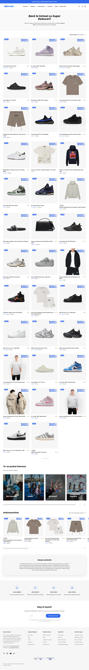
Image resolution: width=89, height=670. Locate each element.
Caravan (9, 665)
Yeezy (29, 639)
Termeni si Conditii (79, 644)
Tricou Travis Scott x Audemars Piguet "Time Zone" (43, 169)
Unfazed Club (62, 6)
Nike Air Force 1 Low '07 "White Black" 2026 (13, 450)
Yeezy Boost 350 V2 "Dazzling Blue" (40, 134)
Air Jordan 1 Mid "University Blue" (67, 382)
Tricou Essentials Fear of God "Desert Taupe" (70, 100)
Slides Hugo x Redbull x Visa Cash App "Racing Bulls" (15, 241)
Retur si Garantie (78, 639)
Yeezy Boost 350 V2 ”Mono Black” (67, 241)
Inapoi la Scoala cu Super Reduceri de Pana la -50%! (44, 1)
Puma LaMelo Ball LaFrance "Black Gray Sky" (70, 134)
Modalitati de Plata (79, 637)
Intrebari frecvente (47, 639)
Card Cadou (60, 635)
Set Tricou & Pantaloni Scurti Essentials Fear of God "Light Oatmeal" (52, 540)
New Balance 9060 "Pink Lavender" (39, 100)
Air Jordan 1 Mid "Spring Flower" (39, 416)
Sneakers (33, 6)
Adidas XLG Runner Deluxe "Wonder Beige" (69, 66)
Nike (29, 637)
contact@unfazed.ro (14, 646)
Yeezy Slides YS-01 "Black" (9, 100)
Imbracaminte (41, 6)
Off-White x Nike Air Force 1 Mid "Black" (12, 312)
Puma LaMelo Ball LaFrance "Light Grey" (41, 277)
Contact (45, 642)
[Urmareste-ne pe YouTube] (11, 653)
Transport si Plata (79, 635)
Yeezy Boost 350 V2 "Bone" (9, 66)
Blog (44, 637)
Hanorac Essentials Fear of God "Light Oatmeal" (70, 416)
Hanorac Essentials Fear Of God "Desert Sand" (14, 416)
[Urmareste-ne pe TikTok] (14, 653)
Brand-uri (25, 6)
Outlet (56, 6)
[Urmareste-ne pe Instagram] (7, 653)
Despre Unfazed (47, 635)
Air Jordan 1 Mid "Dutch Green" (10, 205)
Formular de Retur (62, 642)
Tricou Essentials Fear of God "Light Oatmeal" (14, 382)
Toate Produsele (62, 639)
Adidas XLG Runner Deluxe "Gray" (39, 348)
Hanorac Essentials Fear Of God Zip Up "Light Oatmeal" (72, 207)
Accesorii (49, 6)
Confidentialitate (78, 642)
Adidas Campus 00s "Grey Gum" (39, 452)
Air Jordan (30, 635)
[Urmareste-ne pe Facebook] (4, 653)
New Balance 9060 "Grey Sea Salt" (11, 277)
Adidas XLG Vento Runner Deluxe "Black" (69, 348)
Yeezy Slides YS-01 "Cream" (38, 382)
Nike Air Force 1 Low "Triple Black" (67, 312)
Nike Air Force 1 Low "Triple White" (11, 348)
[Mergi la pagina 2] (47, 458)
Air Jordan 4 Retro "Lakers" (37, 205)
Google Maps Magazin (63, 644)
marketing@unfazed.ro (13, 647)
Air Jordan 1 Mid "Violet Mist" (38, 66)
